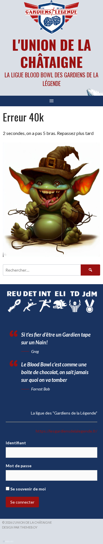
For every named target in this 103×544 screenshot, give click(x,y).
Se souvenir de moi (27, 488)
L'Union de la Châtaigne (51, 53)
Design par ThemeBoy (19, 527)
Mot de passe (18, 465)
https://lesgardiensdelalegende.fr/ (66, 431)
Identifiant (16, 442)
